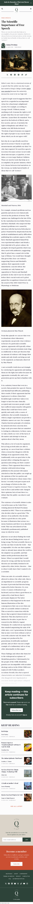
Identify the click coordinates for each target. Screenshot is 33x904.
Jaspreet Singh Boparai (7, 798)
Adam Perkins (11, 45)
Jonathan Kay (5, 750)
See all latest (16, 806)
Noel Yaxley (4, 734)
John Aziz (4, 775)
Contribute (23, 873)
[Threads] (18, 884)
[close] (31, 3)
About (16, 873)
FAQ (10, 878)
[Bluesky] (15, 884)
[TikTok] (21, 884)
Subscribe (16, 864)
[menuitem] (9, 873)
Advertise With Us (18, 878)
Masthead (9, 873)
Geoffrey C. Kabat (6, 761)
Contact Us (26, 876)
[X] (6, 884)
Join (26, 839)
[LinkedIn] (12, 884)
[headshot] (3, 45)
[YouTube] (24, 884)
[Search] (2, 9)
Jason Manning (5, 786)
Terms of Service (8, 876)
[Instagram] (27, 884)
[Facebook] (9, 884)
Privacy (18, 876)
